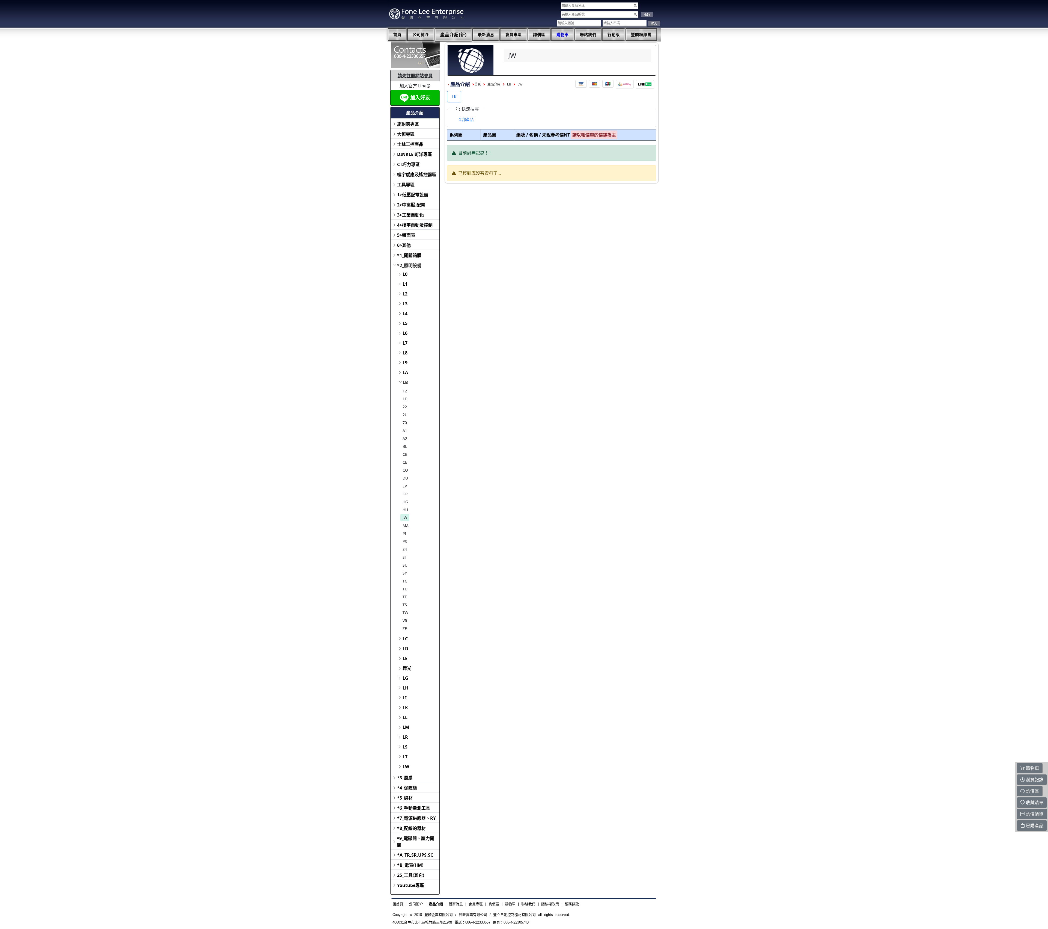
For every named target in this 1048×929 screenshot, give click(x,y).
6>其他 (404, 245)
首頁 (397, 34)
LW (406, 767)
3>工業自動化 (410, 215)
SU (405, 565)
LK (405, 708)
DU (405, 478)
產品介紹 (494, 84)
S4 (405, 549)
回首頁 (397, 904)
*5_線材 (405, 798)
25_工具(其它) (410, 875)
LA (405, 372)
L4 (405, 313)
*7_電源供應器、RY (416, 818)
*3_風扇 (405, 778)
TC (405, 581)
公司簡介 (421, 34)
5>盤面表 (406, 235)
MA (406, 525)
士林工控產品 (410, 144)
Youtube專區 (410, 885)
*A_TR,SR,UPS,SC (415, 855)
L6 (405, 333)
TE (405, 596)
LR (405, 737)
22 (405, 406)
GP (405, 493)
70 (405, 422)
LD (405, 649)
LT (405, 757)
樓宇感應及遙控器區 (416, 174)
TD (405, 588)
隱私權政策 (550, 904)
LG (405, 678)
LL (405, 717)
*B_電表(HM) (410, 865)
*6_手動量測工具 (413, 808)
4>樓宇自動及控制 (415, 225)
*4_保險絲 (407, 788)
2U (405, 414)
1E (405, 398)
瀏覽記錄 (1034, 780)
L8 (405, 353)
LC (405, 639)
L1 (405, 284)
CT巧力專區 (408, 164)
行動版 (614, 34)
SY (405, 573)
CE (405, 462)
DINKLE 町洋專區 (414, 154)
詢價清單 (1034, 814)
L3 (405, 304)
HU (405, 509)
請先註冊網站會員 (415, 76)
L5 (405, 323)
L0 (405, 274)
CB (405, 454)
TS (405, 604)
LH (405, 688)
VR (405, 620)
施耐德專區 (408, 124)
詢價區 (539, 34)
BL (405, 446)
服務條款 (572, 904)
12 (405, 391)
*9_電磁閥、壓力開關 (415, 841)
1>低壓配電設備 (412, 195)
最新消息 (486, 34)
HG (405, 501)
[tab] (466, 119)
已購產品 (1034, 826)
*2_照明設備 (409, 265)
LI (405, 698)
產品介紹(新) (453, 34)
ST (405, 557)
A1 (405, 430)
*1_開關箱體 (409, 255)
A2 (405, 438)
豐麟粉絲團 (641, 34)
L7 (405, 343)
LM (406, 727)
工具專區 (406, 185)
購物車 (562, 34)
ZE (405, 628)
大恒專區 (406, 134)
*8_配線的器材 (411, 828)
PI (404, 533)
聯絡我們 (588, 34)
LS (405, 747)
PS (405, 541)
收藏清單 (1034, 803)
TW (405, 612)
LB (405, 382)
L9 (405, 363)
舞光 (407, 668)
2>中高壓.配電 (411, 205)
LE (405, 658)
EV (405, 486)
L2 (405, 294)
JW (405, 517)
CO (405, 470)
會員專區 (513, 34)
